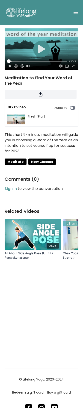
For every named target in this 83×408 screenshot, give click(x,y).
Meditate (15, 161)
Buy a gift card (59, 392)
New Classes (42, 161)
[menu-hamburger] (75, 12)
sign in (11, 188)
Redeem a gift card (28, 392)
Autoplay (60, 108)
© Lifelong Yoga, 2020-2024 (41, 379)
